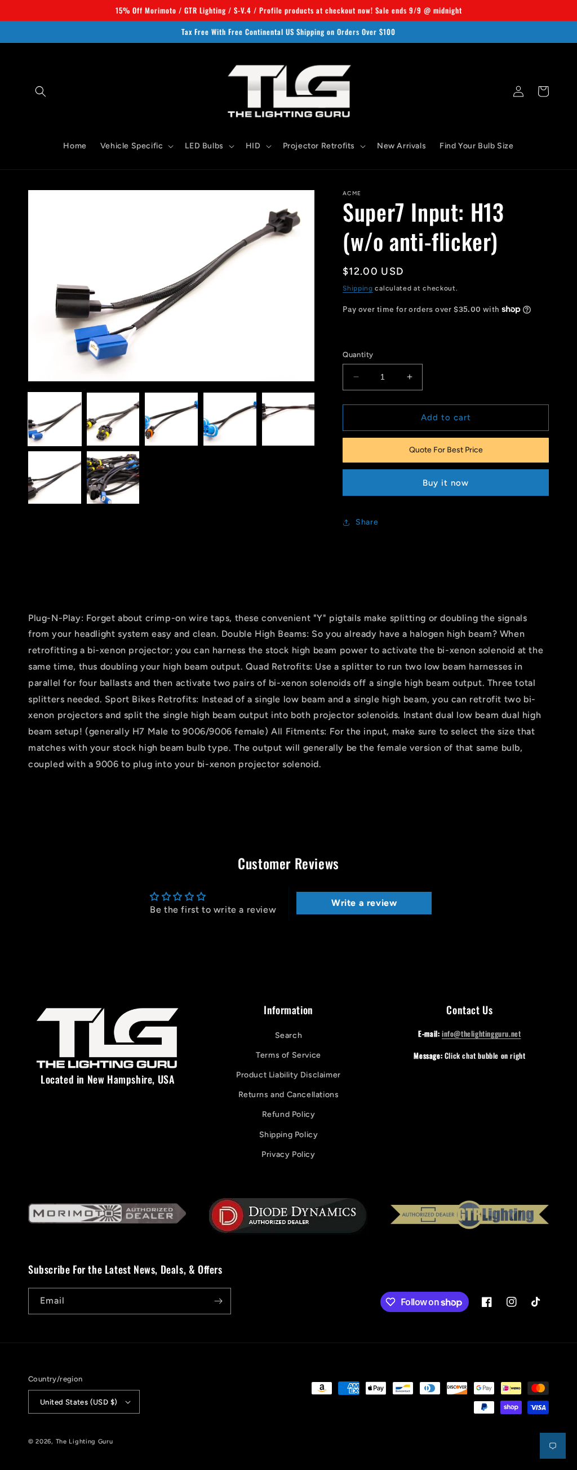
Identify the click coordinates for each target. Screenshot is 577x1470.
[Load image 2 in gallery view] (113, 419)
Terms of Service (288, 1055)
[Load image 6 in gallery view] (54, 477)
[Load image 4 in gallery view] (229, 419)
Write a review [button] (364, 902)
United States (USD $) (78, 1402)
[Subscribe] (218, 1301)
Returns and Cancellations (288, 1094)
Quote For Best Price (446, 450)
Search (289, 1035)
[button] (40, 91)
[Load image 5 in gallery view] (288, 419)
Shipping (358, 288)
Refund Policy (289, 1114)
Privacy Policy (288, 1154)
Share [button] (367, 522)
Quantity (358, 354)
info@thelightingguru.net (481, 1033)
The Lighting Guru (84, 1441)
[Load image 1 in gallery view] (54, 419)
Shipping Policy (288, 1134)
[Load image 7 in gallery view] (113, 477)
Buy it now (446, 483)
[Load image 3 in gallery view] (171, 419)
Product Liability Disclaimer (288, 1075)
